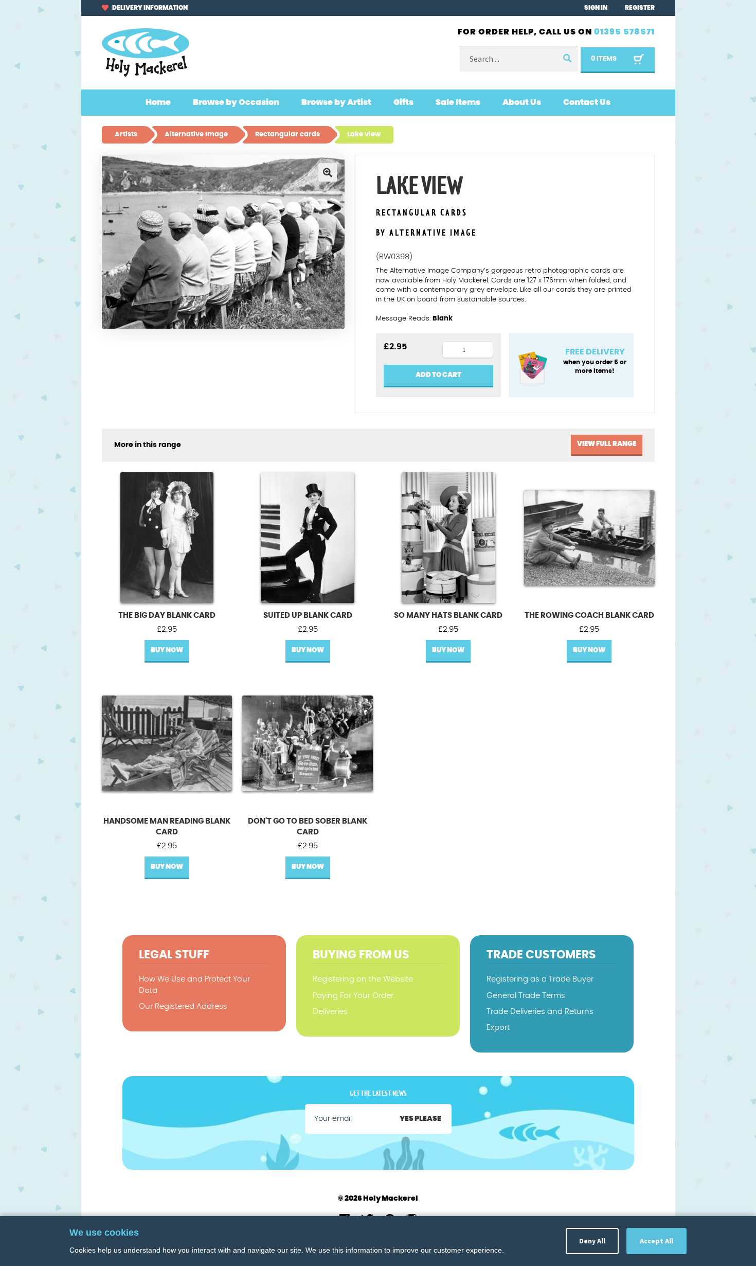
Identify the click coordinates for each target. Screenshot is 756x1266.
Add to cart (438, 375)
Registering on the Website (363, 979)
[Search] (566, 59)
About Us (521, 102)
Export (498, 1027)
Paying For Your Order (353, 996)
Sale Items (458, 102)
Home (158, 102)
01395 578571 (624, 32)
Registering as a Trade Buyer (540, 979)
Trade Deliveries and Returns (540, 1011)
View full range (606, 444)
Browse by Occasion (236, 102)
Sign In (595, 8)
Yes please (420, 1118)
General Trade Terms (526, 996)
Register (640, 8)
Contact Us (586, 102)
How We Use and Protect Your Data (194, 984)
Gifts (403, 102)
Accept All (656, 1240)
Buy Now (167, 650)
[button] (327, 172)
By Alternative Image (426, 233)
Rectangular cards (421, 213)
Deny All (592, 1240)
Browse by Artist (336, 102)
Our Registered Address (183, 1006)
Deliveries (330, 1011)
